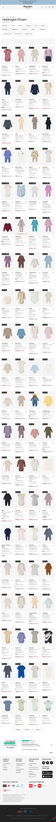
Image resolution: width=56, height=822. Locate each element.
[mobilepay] (22, 786)
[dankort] (5, 791)
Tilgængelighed (18, 815)
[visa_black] (5, 786)
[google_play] (47, 772)
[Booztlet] (28, 7)
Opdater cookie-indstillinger (42, 815)
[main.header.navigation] (3, 7)
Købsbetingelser (9, 815)
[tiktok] (51, 762)
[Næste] (52, 2)
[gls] (35, 786)
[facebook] (43, 762)
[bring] (44, 786)
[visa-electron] (18, 786)
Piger (13, 25)
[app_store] (47, 776)
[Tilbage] (3, 2)
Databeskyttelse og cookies (30, 815)
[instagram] (47, 762)
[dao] (39, 786)
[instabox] (31, 786)
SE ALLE (51, 752)
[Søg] (42, 7)
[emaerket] (25, 811)
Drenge (20, 25)
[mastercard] (9, 786)
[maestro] (13, 786)
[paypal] (9, 791)
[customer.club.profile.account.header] (45, 7)
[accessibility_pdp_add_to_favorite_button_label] (12, 66)
